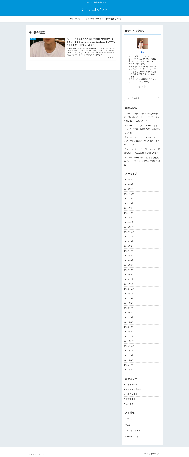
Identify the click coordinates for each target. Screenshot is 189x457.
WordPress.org (131, 436)
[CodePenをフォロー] (139, 86)
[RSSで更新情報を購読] (145, 86)
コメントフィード (132, 431)
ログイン (129, 419)
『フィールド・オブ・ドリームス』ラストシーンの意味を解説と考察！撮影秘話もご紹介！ (142, 129)
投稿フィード (130, 425)
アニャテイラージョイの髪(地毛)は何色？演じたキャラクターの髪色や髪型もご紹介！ (142, 161)
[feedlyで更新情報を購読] (142, 86)
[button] (159, 98)
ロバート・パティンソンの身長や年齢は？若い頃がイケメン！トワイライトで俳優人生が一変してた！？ (142, 117)
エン (142, 52)
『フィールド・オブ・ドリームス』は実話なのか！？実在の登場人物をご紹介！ (142, 151)
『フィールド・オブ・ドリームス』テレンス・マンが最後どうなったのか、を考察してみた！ (142, 141)
